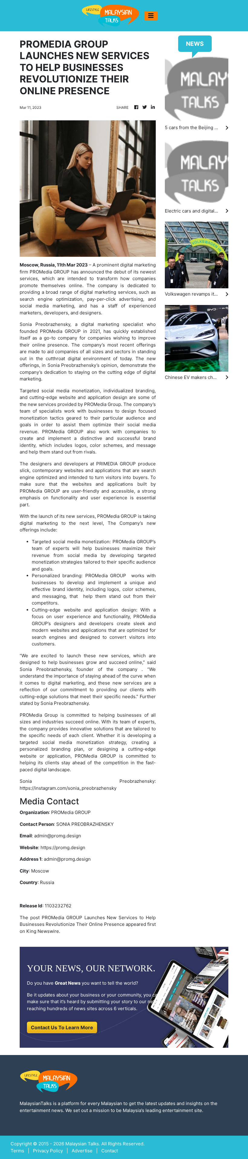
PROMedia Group (102, 404)
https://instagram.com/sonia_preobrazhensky (68, 788)
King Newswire (42, 931)
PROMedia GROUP (50, 272)
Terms (17, 1151)
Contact (109, 1151)
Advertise (82, 1151)
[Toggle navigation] (151, 15)
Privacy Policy (48, 1151)
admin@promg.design (57, 836)
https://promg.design (63, 847)
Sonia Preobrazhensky (45, 324)
